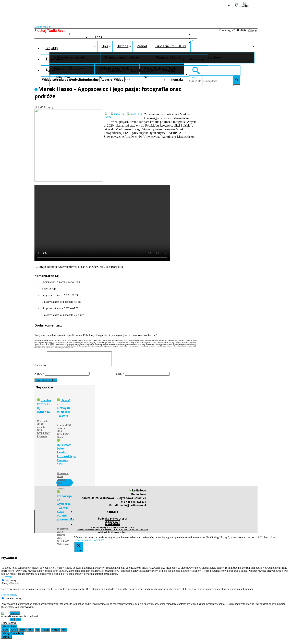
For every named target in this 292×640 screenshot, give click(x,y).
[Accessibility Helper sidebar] (237, 4)
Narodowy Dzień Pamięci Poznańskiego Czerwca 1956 (66, 454)
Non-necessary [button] (9, 594)
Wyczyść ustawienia (13, 633)
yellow (55, 629)
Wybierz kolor (9, 626)
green (22, 629)
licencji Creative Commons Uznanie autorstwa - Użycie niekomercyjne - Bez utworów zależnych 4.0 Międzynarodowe (112, 529)
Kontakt (169, 70)
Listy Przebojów (143, 70)
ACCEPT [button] (98, 540)
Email (120, 373)
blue (31, 629)
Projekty (51, 48)
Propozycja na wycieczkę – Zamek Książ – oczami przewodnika (66, 507)
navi (64, 629)
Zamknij (15, 613)
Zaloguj (253, 30)
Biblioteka (115, 70)
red (37, 629)
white (13, 629)
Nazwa (39, 373)
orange (45, 629)
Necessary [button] (6, 576)
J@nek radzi (62, 79)
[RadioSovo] (137, 490)
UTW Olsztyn (44, 107)
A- (12, 619)
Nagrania (197, 59)
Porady (50, 70)
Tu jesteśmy (54, 59)
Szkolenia (215, 57)
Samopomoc (88, 79)
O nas (97, 37)
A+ (18, 619)
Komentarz (40, 365)
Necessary (10, 580)
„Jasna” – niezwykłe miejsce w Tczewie (64, 408)
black (5, 629)
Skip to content (42, 26)
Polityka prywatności (112, 518)
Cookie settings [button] (83, 540)
